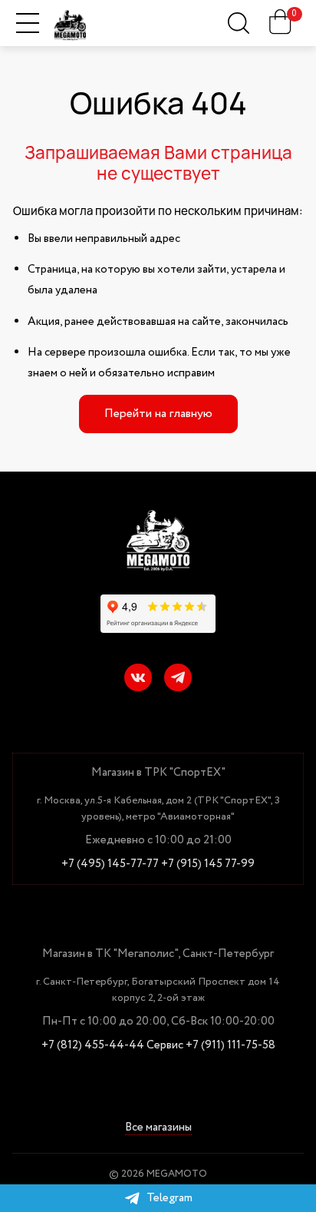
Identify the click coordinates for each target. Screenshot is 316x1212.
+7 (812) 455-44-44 (92, 1046)
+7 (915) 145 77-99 (208, 864)
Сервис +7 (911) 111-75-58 (210, 1046)
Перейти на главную (158, 413)
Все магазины (158, 1128)
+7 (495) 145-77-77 (110, 864)
